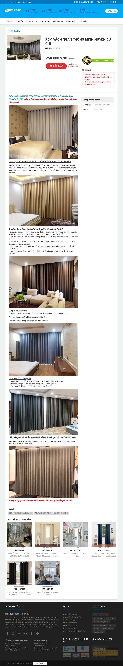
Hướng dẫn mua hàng (83, 2)
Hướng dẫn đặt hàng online (72, 617)
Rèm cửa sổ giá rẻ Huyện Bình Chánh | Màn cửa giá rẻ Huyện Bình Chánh (47, 554)
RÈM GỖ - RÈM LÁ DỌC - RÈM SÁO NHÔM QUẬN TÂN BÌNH (19, 554)
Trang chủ (10, 21)
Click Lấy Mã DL (40, 663)
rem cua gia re (110, 618)
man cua (105, 615)
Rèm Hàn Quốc (45, 21)
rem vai (112, 625)
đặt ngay (58, 65)
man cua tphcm (99, 632)
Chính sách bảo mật (70, 625)
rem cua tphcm (107, 628)
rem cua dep (98, 618)
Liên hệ (113, 2)
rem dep (96, 628)
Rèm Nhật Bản (58, 21)
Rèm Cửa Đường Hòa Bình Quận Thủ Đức (75, 554)
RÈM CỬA (20, 21)
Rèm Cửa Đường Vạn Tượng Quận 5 (47, 593)
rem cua (96, 615)
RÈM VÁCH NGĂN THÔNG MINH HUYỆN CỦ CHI (51, 513)
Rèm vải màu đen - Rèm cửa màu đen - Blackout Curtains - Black (19, 593)
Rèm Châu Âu (82, 21)
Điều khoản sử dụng (70, 628)
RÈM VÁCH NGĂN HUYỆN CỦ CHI (20, 513)
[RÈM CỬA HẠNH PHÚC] (13, 11)
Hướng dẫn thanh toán (70, 614)
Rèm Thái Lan (70, 21)
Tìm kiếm (112, 11)
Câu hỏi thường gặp (69, 620)
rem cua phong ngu (100, 625)
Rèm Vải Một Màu (31, 21)
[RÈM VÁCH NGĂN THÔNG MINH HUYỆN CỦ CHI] (24, 47)
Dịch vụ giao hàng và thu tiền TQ (74, 631)
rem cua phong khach (101, 622)
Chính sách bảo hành (70, 623)
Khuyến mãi (101, 2)
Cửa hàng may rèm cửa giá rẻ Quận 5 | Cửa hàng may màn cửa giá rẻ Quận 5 (104, 554)
